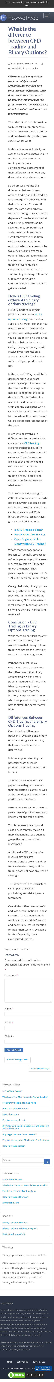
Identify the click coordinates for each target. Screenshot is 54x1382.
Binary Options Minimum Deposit (20, 1228)
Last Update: (25, 63)
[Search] (47, 1161)
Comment (11, 975)
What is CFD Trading (39, 1068)
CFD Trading (32, 68)
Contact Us (22, 1362)
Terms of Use (39, 1362)
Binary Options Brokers (14, 1222)
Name (9, 1008)
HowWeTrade (17, 1368)
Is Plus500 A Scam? (12, 1091)
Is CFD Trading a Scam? (28, 529)
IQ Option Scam (10, 1114)
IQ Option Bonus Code (14, 1234)
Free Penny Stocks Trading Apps (19, 1102)
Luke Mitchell (14, 68)
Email (8, 1022)
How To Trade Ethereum (15, 1108)
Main (9, 1362)
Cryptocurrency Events (14, 1120)
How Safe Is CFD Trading (29, 534)
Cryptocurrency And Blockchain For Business (25, 1140)
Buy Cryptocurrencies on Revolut (19, 1134)
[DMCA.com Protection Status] (26, 1375)
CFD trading (31, 443)
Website (9, 1036)
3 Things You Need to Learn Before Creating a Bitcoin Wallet (25, 1127)
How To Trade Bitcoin (13, 1145)
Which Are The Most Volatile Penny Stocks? (25, 1097)
